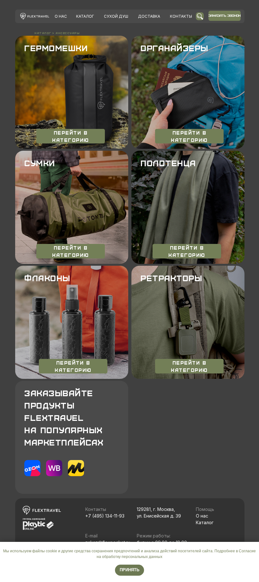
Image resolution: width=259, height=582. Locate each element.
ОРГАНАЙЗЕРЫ (174, 48)
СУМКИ (39, 163)
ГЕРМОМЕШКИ (56, 48)
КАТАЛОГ (85, 16)
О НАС (61, 16)
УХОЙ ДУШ (116, 16)
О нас (202, 515)
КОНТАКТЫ (181, 16)
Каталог (205, 522)
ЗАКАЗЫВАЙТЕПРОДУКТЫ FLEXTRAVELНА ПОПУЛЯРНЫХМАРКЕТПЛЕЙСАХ (64, 418)
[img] (34, 16)
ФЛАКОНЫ (47, 278)
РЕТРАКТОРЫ (171, 278)
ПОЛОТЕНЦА (168, 163)
